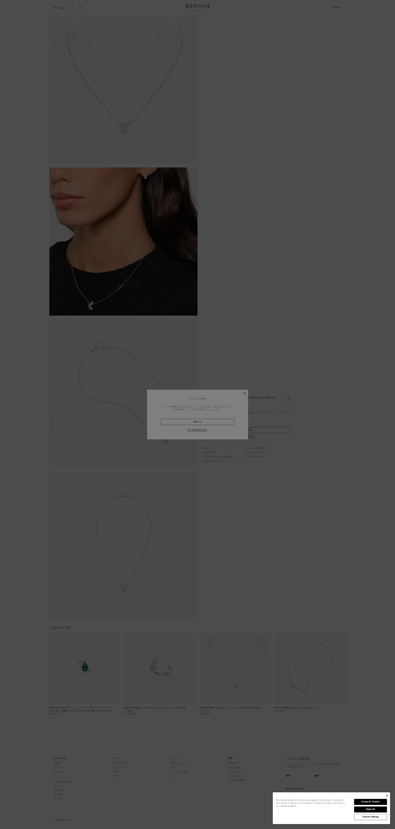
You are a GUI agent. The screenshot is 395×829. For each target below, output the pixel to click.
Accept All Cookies (370, 802)
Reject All (370, 809)
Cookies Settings (370, 817)
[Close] (387, 796)
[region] (331, 808)
